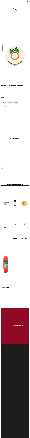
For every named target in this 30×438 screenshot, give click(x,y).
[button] (28, 45)
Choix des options (5, 241)
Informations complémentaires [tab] (15, 138)
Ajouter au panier (15, 238)
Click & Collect (15, 326)
